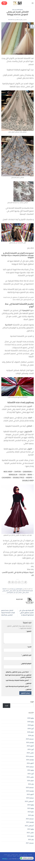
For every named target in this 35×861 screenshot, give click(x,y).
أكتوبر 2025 (30, 745)
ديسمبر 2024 (30, 756)
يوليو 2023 (30, 804)
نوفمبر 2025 (30, 742)
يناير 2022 (31, 839)
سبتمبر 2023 (30, 797)
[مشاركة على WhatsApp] (25, 582)
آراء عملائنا (25, 856)
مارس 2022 (30, 832)
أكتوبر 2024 (30, 763)
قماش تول (19, 591)
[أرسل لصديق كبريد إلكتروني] (15, 582)
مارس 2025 (30, 752)
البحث (32, 702)
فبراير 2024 (30, 780)
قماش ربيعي (5, 591)
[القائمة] (33, 3)
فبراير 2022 (30, 836)
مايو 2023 (31, 811)
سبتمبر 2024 (30, 766)
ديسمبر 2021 (30, 843)
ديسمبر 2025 (30, 739)
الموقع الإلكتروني (26, 663)
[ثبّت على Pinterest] (12, 582)
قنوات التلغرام (14, 855)
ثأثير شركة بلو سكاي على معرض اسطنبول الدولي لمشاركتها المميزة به (26, 612)
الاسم (29, 647)
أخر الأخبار (19, 856)
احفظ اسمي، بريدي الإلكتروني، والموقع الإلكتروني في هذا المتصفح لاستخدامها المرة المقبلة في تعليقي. (18, 675)
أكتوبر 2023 (30, 794)
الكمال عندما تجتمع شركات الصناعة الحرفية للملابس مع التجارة (8, 612)
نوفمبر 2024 (30, 759)
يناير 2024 (31, 784)
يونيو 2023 (30, 808)
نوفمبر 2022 (30, 822)
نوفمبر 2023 (30, 791)
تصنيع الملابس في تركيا (17, 9)
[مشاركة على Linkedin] (9, 582)
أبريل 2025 (30, 749)
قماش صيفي (25, 592)
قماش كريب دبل (17, 592)
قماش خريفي (12, 591)
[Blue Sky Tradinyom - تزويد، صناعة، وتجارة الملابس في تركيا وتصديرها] (17, 3)
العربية (14, 856)
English (9, 856)
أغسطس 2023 (29, 801)
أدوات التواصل (7, 855)
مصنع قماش (10, 592)
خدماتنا (20, 855)
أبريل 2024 (30, 773)
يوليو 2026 (30, 718)
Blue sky (10, 19)
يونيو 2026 (30, 721)
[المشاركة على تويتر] (19, 582)
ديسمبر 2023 (30, 787)
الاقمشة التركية (26, 591)
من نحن (25, 855)
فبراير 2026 (30, 732)
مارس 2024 (30, 777)
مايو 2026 (31, 725)
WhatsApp (4, 859)
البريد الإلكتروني (26, 655)
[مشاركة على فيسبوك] (22, 582)
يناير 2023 (31, 815)
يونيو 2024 (30, 770)
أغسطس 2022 (29, 825)
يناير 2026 (31, 735)
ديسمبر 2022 (30, 818)
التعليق (28, 631)
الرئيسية (30, 855)
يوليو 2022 (30, 829)
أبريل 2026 (30, 728)
